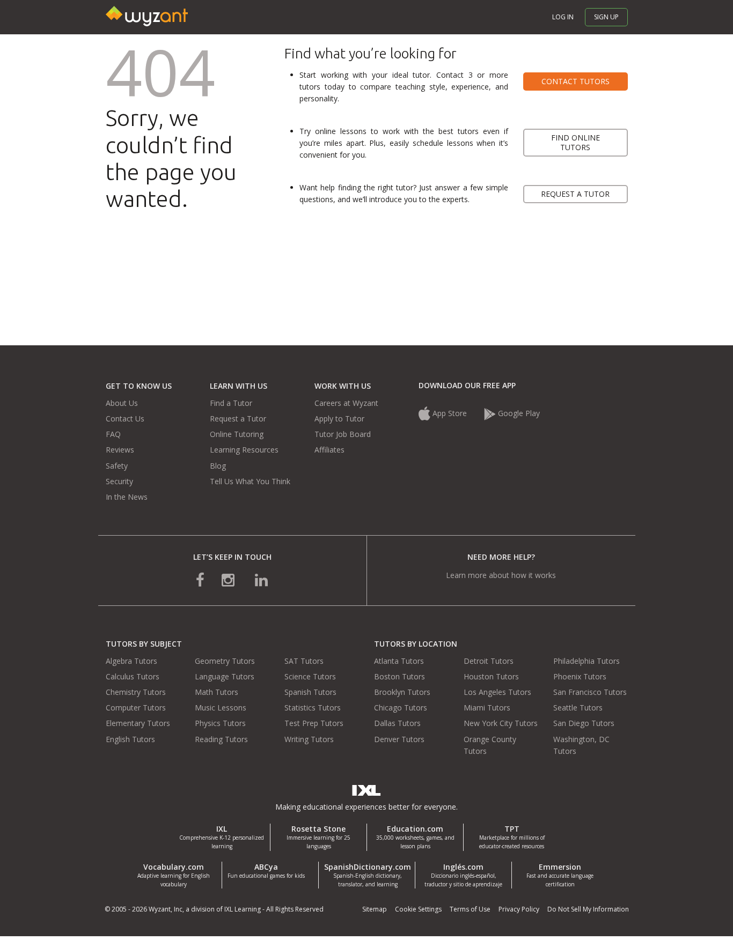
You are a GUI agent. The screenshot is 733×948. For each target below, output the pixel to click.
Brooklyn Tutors (402, 692)
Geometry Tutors (225, 661)
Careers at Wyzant (346, 403)
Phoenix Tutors (579, 676)
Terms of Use (470, 909)
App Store (449, 413)
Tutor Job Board (342, 434)
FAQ (113, 434)
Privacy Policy (519, 909)
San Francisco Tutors (590, 692)
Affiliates (329, 450)
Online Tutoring (236, 434)
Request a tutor (575, 194)
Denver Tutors (399, 739)
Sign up (606, 16)
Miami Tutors (487, 707)
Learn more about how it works (501, 575)
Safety (117, 466)
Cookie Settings (418, 909)
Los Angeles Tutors (497, 692)
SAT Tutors (304, 661)
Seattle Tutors (578, 707)
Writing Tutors (309, 739)
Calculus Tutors (132, 676)
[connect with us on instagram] (229, 579)
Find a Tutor (231, 403)
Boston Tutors (399, 676)
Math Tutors (216, 692)
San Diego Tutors (583, 723)
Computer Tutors (136, 707)
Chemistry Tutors (136, 692)
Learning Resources (244, 450)
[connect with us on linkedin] (261, 579)
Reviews (120, 450)
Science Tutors (310, 676)
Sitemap (374, 909)
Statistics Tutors (312, 707)
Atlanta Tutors (399, 661)
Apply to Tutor (339, 418)
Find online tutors (575, 142)
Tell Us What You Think (250, 481)
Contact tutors (575, 81)
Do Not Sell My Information (588, 909)
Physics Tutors (220, 723)
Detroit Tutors (489, 661)
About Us (122, 403)
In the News (127, 497)
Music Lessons (220, 707)
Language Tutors (224, 676)
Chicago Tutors (400, 707)
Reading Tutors (221, 739)
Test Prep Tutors (313, 723)
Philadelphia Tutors (586, 661)
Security (119, 481)
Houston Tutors (491, 676)
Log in (563, 16)
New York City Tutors (501, 723)
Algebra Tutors (131, 661)
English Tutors (130, 739)
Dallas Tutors (397, 723)
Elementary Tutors (138, 723)
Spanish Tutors (310, 692)
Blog (218, 466)
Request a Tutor (238, 418)
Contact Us (125, 418)
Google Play (518, 413)
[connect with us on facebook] (200, 579)
